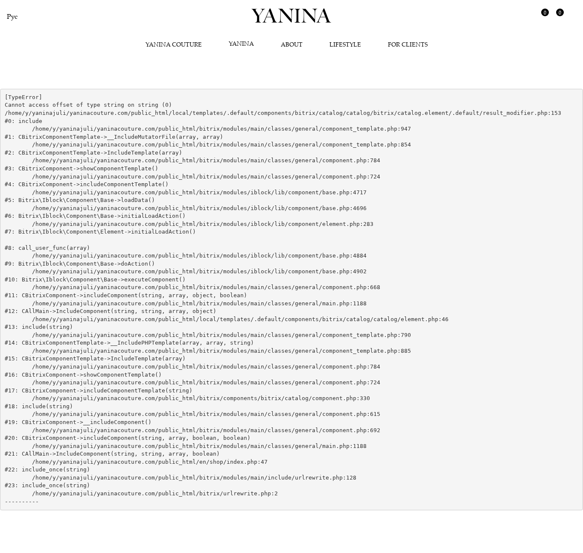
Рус (12, 16)
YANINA (241, 43)
